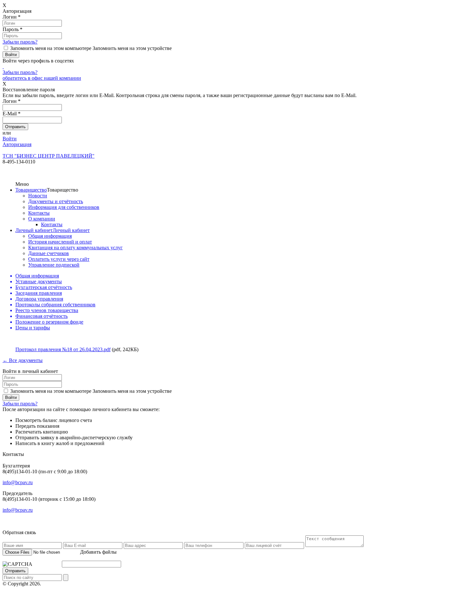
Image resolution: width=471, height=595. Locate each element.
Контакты (39, 213)
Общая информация (50, 236)
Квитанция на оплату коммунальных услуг (75, 247)
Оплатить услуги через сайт (58, 259)
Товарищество (31, 190)
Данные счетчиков (48, 253)
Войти (10, 138)
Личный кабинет (34, 230)
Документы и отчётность (55, 201)
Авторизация (17, 144)
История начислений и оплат (60, 241)
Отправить (15, 570)
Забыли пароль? (20, 42)
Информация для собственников (63, 207)
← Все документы (23, 360)
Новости (37, 195)
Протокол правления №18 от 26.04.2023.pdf (63, 349)
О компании (41, 218)
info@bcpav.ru (18, 482)
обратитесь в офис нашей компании (42, 78)
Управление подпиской (53, 265)
